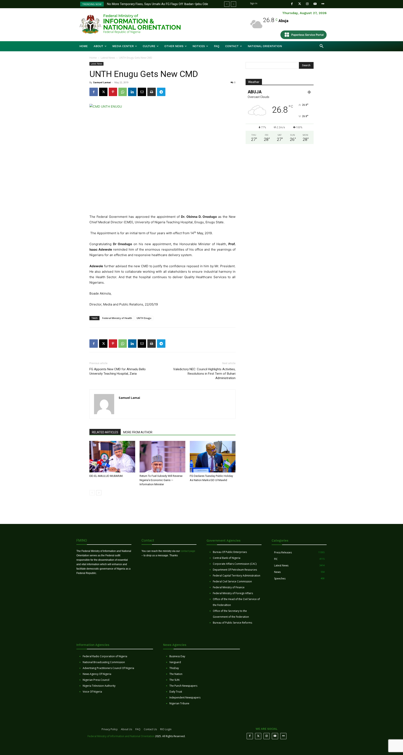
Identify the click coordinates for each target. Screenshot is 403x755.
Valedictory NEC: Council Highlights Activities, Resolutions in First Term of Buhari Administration (204, 373)
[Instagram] (307, 4)
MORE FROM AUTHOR (137, 432)
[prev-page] (92, 492)
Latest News (108, 58)
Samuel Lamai (102, 82)
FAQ (137, 729)
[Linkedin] (132, 92)
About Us (126, 729)
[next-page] (98, 492)
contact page (188, 551)
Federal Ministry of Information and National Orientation (121, 736)
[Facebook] (292, 4)
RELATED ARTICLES (105, 432)
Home (93, 58)
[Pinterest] (113, 92)
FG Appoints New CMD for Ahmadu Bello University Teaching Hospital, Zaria (117, 371)
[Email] (142, 92)
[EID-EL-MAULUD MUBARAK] (112, 456)
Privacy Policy (110, 729)
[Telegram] (161, 92)
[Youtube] (315, 4)
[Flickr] (323, 4)
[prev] (226, 4)
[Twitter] (299, 4)
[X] (103, 92)
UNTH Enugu (144, 318)
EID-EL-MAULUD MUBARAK (106, 475)
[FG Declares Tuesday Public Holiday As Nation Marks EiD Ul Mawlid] (213, 456)
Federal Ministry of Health (117, 318)
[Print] (151, 92)
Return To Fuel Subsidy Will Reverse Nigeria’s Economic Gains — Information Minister (161, 480)
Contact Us (150, 729)
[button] (322, 46)
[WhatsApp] (122, 92)
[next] (233, 4)
